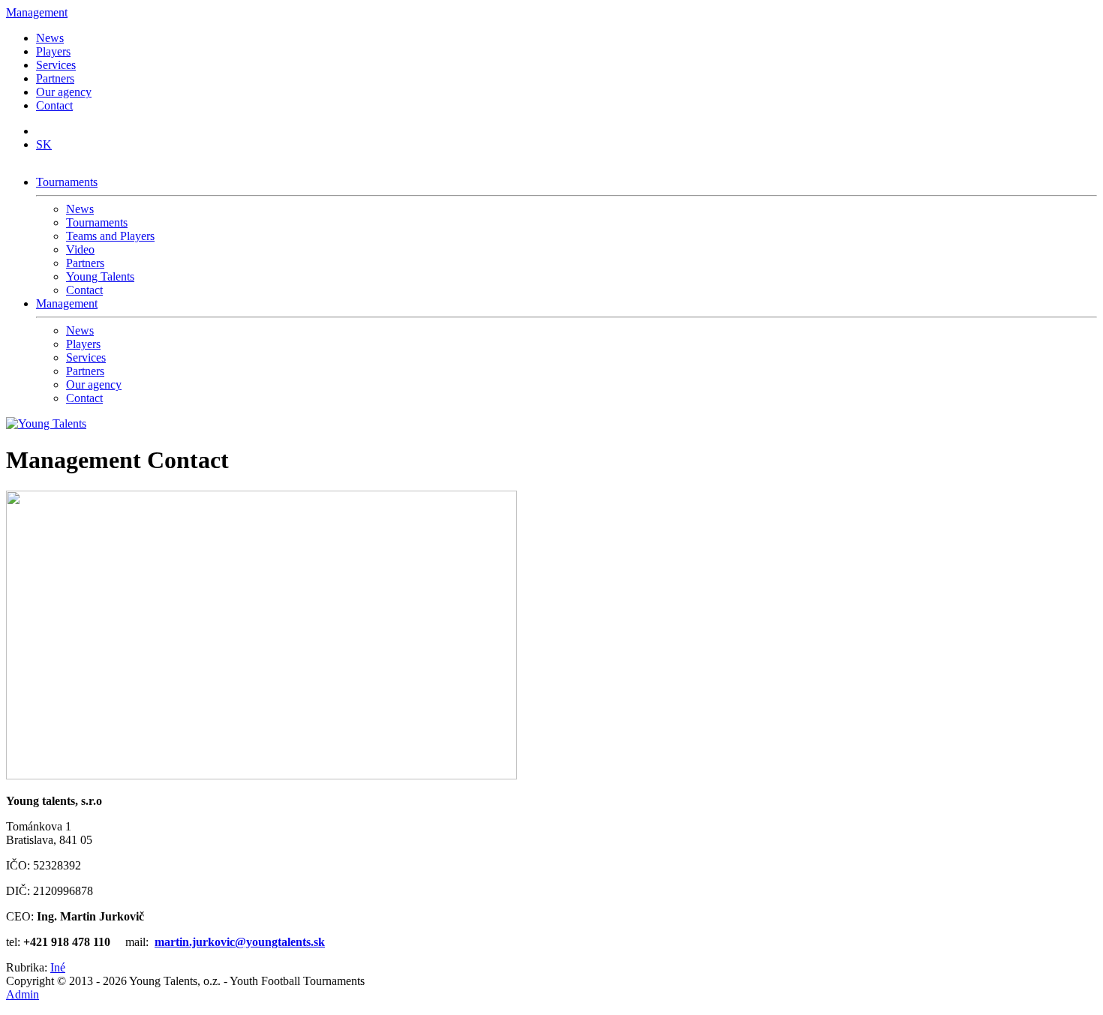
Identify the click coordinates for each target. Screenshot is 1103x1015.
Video (80, 249)
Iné (57, 967)
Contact (54, 105)
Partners (55, 78)
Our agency (64, 92)
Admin (22, 994)
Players (53, 51)
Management (37, 12)
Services (56, 65)
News (50, 38)
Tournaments (67, 182)
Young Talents (100, 276)
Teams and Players (110, 236)
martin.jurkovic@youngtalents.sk (240, 941)
